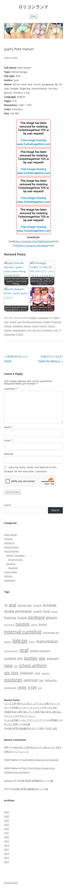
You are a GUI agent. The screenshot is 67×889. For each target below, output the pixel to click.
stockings (47, 330)
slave (37, 673)
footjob (8, 326)
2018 (6, 845)
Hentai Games (11, 547)
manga (7, 330)
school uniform (33, 665)
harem (34, 624)
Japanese (10, 563)
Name (8, 427)
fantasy (54, 611)
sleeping (45, 673)
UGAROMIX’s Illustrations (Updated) (40, 759)
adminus (8, 780)
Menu (33, 16)
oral (29, 330)
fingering (56, 321)
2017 (6, 849)
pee (42, 658)
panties (30, 658)
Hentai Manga (11, 551)
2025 (6, 816)
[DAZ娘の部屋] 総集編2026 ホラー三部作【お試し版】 (31, 728)
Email (8, 440)
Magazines (9, 580)
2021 (6, 832)
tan (41, 680)
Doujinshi (13, 567)
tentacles (51, 680)
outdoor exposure (40, 650)
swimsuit (30, 680)
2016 (6, 853)
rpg (15, 666)
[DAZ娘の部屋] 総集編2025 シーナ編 (35, 780)
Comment (10, 388)
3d (5, 605)
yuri (40, 687)
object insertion (11, 651)
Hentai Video (10, 572)
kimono (43, 326)
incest (35, 326)
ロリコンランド (34, 7)
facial (46, 611)
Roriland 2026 (10, 882)
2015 (6, 857)
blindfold (37, 605)
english (47, 321)
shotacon (26, 673)
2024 (6, 820)
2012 (6, 861)
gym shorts (9, 625)
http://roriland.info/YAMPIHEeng (33, 241)
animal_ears (15, 321)
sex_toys (36, 330)
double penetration (33, 321)
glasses (27, 326)
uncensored (10, 687)
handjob (22, 623)
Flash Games (10, 534)
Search (7, 505)
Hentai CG (9, 542)
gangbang (18, 326)
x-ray (55, 330)
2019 (6, 841)
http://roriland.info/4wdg (33, 245)
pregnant (53, 658)
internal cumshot (22, 631)
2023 (6, 824)
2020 (6, 836)
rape (8, 665)
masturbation (19, 330)
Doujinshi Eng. (15, 559)
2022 (6, 828)
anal (6, 321)
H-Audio (8, 538)
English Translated (38, 317)
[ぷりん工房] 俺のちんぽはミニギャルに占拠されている (32, 703)
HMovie (8, 576)
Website (8, 454)
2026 (6, 812)
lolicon (51, 326)
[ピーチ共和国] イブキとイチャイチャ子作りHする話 (30, 707)
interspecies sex (51, 632)
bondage (50, 605)
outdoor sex (13, 658)
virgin (22, 687)
